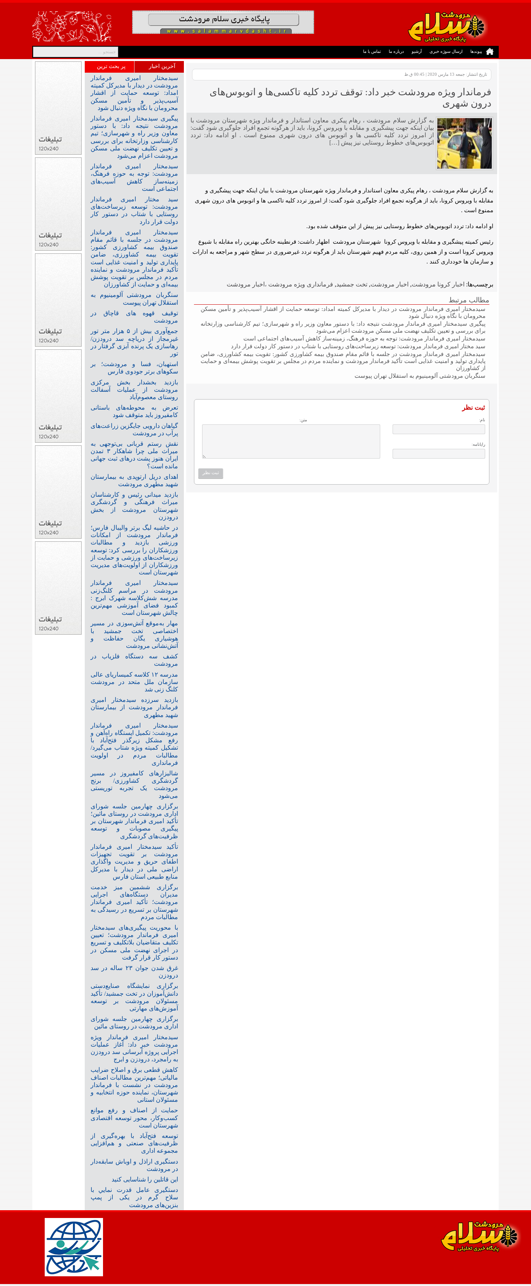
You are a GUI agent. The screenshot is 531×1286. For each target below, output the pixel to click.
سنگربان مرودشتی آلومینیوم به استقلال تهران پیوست (420, 375)
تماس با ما (372, 51)
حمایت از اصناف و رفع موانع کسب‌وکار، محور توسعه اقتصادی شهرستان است (134, 1117)
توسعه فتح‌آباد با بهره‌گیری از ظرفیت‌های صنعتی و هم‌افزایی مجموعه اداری (134, 1143)
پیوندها (476, 51)
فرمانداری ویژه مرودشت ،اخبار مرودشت (280, 284)
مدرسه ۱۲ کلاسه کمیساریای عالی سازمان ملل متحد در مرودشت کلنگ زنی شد (134, 682)
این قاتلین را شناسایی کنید (145, 1179)
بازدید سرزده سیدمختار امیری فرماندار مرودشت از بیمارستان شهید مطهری (134, 707)
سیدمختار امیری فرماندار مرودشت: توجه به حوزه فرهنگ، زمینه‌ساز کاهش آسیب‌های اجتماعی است (364, 338)
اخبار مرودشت (389, 284)
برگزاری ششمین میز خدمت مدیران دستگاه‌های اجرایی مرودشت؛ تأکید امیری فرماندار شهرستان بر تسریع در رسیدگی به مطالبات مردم (134, 902)
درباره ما (396, 51)
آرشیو (417, 51)
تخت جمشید (351, 284)
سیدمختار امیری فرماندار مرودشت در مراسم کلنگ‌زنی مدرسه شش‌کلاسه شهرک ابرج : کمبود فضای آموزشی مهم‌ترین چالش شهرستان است (134, 597)
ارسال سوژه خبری (446, 51)
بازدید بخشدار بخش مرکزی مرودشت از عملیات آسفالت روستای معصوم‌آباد (134, 389)
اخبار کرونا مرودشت (438, 284)
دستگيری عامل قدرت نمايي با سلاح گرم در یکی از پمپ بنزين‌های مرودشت (134, 1197)
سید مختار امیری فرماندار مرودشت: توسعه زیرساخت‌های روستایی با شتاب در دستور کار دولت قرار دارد (358, 346)
